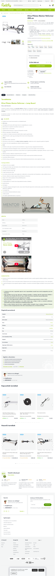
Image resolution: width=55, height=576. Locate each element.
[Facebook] (4, 511)
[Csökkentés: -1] (47, 62)
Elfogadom (41, 570)
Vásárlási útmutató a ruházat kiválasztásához (11, 362)
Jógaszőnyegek (15, 544)
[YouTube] (8, 511)
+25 (23, 43)
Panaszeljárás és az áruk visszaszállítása (10, 520)
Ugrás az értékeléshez (41, 20)
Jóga (34, 544)
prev (1, 405)
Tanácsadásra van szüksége (7, 366)
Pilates (34, 546)
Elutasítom (35, 570)
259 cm (51, 322)
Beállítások (14, 573)
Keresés (40, 5)
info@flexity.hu (8, 378)
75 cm (52, 325)
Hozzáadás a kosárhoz (40, 65)
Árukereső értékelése (7, 532)
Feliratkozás (47, 504)
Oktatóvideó (22, 366)
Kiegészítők (15, 550)
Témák (14, 554)
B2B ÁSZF (5, 526)
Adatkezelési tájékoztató (8, 522)
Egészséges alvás (36, 551)
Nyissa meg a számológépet (45, 38)
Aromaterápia (27, 551)
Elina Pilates (31, 74)
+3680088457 (42, 71)
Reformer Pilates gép (49, 314)
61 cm (52, 342)
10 (37, 463)
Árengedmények (16, 552)
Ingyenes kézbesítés (7, 528)
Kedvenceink (27, 553)
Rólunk (2, 544)
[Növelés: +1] (50, 62)
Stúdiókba (51, 328)
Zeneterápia (27, 544)
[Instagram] (6, 511)
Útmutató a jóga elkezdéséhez (9, 364)
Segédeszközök (15, 546)
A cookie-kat (13, 569)
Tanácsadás (5, 530)
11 (39, 463)
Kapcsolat (22, 511)
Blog (2, 546)
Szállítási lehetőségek (33, 57)
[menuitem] (4, 9)
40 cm (52, 345)
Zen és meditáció (36, 548)
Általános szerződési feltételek (8, 524)
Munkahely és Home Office (28, 549)
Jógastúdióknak (27, 546)
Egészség (14, 548)
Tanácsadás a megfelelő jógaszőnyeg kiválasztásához (13, 359)
